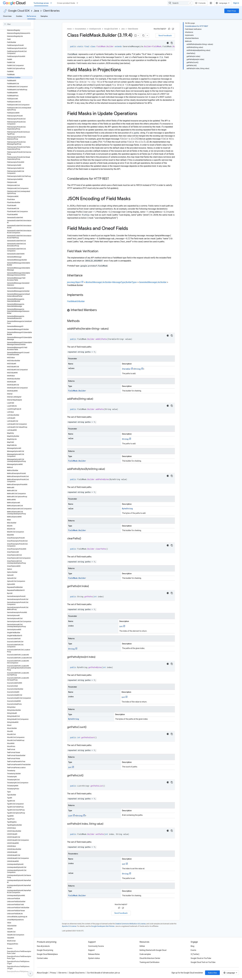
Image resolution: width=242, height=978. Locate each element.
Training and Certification (149, 962)
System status (94, 958)
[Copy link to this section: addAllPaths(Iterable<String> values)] (111, 328)
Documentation (80, 29)
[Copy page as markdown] (143, 35)
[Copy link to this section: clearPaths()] (83, 538)
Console (202, 3)
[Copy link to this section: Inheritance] (85, 275)
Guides (19, 16)
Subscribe (212, 973)
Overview (7, 16)
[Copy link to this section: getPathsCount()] (89, 727)
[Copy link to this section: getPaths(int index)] (91, 586)
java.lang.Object (74, 282)
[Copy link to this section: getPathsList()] (85, 775)
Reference (31, 16)
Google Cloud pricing (45, 950)
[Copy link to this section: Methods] (82, 321)
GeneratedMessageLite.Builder (153, 282)
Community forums (96, 946)
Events (193, 950)
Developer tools (95, 29)
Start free (231, 11)
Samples (44, 16)
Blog (192, 946)
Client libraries (51, 10)
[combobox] (180, 3)
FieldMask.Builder (77, 390)
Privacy (53, 973)
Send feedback (165, 35)
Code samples (145, 954)
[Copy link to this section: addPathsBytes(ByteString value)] (107, 469)
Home (69, 29)
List (70, 815)
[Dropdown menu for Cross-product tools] (78, 3)
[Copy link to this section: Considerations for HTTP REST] (111, 178)
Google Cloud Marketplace (47, 954)
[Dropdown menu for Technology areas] (52, 3)
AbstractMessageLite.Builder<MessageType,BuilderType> (111, 282)
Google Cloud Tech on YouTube (203, 962)
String (137, 369)
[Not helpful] (173, 29)
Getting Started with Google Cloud (153, 950)
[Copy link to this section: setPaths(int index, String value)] (105, 824)
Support (91, 950)
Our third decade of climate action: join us (103, 973)
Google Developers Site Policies (102, 926)
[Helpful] (169, 29)
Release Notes (94, 954)
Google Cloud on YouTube (201, 958)
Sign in (236, 3)
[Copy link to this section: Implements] (85, 295)
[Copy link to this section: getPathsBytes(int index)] (97, 657)
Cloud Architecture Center (150, 958)
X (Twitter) (195, 954)
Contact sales (42, 958)
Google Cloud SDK (19, 10)
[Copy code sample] (172, 43)
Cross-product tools (66, 3)
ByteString (127, 508)
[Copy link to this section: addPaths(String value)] (95, 399)
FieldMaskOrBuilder (76, 301)
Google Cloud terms (77, 973)
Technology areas (41, 3)
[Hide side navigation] (30, 973)
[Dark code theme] (168, 43)
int (121, 626)
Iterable (126, 369)
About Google (42, 973)
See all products (43, 946)
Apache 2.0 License (69, 926)
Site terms (62, 973)
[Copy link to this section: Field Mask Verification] (100, 251)
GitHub (142, 946)
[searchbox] (17, 24)
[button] (121, 310)
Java (36, 10)
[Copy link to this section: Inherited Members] (99, 310)
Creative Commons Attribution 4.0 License (130, 924)
